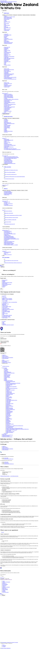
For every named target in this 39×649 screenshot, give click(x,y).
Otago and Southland (7, 125)
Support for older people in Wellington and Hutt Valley (14, 428)
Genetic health (8, 401)
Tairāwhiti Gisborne (7, 127)
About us (3, 582)
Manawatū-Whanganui (7, 122)
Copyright (3, 646)
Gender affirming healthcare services (11, 400)
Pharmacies (6, 143)
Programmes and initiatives (8, 192)
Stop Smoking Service (9, 427)
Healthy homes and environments (9, 58)
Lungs (5, 26)
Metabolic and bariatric (9, 408)
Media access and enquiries (8, 242)
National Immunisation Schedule (9, 73)
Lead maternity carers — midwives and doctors (11, 99)
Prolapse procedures (7, 50)
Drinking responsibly (7, 54)
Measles (5, 37)
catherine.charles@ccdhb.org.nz (9, 463)
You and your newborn (7, 105)
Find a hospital (5, 118)
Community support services (10, 393)
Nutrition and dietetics (9, 411)
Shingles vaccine (6, 86)
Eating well (6, 55)
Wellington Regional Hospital (10, 381)
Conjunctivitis (6, 38)
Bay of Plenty (6, 120)
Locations (3, 590)
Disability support (8, 396)
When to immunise (7, 75)
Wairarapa (5, 130)
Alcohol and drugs (7, 108)
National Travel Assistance (8, 162)
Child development (9, 391)
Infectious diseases (7, 25)
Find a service (10, 118)
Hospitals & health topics (4, 1)
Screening (5, 98)
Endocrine (7, 398)
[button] (2, 532)
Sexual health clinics (7, 142)
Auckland (5, 119)
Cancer (5, 20)
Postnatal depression (7, 101)
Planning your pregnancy (8, 94)
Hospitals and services (5, 360)
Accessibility (4, 645)
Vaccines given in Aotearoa (8, 74)
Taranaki (5, 128)
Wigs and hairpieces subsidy (8, 160)
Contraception (6, 72)
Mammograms (6, 48)
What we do (4, 190)
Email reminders (8, 430)
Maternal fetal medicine (9, 406)
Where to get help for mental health (9, 106)
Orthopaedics (8, 413)
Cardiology (7, 390)
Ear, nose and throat (7, 21)
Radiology (7, 419)
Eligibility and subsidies (16, 118)
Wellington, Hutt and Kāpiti (8, 131)
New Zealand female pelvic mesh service (10, 148)
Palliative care (8, 416)
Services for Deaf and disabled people (10, 145)
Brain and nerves (6, 19)
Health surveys (6, 234)
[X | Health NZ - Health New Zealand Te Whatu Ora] (1, 641)
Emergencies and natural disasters (9, 56)
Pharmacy (7, 417)
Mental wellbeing (5, 588)
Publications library (13, 190)
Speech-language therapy (10, 426)
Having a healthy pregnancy (8, 95)
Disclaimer (4, 591)
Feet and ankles (6, 23)
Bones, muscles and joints (8, 18)
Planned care (6, 147)
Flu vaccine (6, 84)
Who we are (8, 190)
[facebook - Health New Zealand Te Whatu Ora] (1, 596)
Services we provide (5, 356)
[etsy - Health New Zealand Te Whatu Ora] (19, 637)
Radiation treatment (9, 418)
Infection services (8, 405)
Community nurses (9, 392)
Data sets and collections (8, 231)
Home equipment (6, 41)
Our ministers (6, 204)
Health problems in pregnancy (8, 96)
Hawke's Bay (6, 121)
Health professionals (14, 1)
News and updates (5, 584)
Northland (5, 124)
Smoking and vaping (7, 61)
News (3, 210)
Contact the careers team (8, 254)
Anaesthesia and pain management (11, 386)
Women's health (6, 30)
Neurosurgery (8, 410)
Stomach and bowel (7, 29)
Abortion (5, 49)
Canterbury (6, 370)
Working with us (6, 194)
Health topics (4, 10)
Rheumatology (8, 423)
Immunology (8, 404)
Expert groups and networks (8, 205)
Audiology (7, 387)
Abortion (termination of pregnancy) (9, 102)
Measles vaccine (6, 68)
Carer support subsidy (7, 159)
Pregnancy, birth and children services (10, 104)
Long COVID (6, 35)
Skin (5, 28)
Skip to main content (3, 0)
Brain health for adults (7, 52)
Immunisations (4, 583)
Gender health (6, 57)
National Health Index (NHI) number (9, 163)
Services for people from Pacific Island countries (11, 157)
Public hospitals (6, 139)
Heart (5, 24)
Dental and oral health (9, 394)
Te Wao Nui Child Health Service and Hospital (13, 383)
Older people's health (7, 27)
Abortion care (8, 385)
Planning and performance (8, 193)
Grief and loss (6, 110)
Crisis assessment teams (7, 107)
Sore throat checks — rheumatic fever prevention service (14, 425)
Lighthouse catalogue (7, 235)
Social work (8, 424)
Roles (5, 253)
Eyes (5, 22)
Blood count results (7, 47)
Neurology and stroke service (10, 409)
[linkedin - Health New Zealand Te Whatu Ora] (1, 599)
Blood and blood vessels (8, 17)
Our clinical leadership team (8, 203)
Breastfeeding (6, 103)
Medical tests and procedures (8, 42)
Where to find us (4, 355)
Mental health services (9, 407)
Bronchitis (5, 36)
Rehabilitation (8, 420)
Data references (6, 239)
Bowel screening (6, 70)
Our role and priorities (7, 191)
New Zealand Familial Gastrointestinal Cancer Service (12, 149)
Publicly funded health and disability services (11, 156)
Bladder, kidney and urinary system (9, 16)
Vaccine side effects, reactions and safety (10, 77)
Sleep (5, 64)
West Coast (6, 433)
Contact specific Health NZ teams (9, 241)
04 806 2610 (6, 462)
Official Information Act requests (9, 243)
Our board (5, 202)
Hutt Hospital (8, 382)
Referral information (5, 358)
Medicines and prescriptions (8, 39)
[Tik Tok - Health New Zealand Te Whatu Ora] (1, 640)
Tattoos (5, 62)
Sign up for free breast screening (9, 69)
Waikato (5, 129)
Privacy (3, 644)
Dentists (5, 141)
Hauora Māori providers (9, 403)
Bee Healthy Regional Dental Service (11, 388)
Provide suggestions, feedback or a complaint (11, 244)
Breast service (8, 389)
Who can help (4, 155)
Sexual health (6, 60)
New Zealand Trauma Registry (8, 236)
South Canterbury (7, 376)
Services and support (5, 592)
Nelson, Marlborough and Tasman (9, 123)
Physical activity (6, 59)
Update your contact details (10, 431)
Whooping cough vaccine (8, 83)
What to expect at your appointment (7, 357)
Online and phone (5, 164)
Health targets (4, 201)
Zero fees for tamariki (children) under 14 (10, 158)
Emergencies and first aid (8, 43)
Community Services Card (8, 161)
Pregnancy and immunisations (8, 97)
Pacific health (8, 414)
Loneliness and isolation (7, 111)
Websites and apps (5, 589)
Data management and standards (9, 237)
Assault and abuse (7, 109)
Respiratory (8, 422)
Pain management (8, 415)
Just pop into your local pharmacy (7, 436)
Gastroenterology (8, 399)
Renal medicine (8, 421)
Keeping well (4, 585)
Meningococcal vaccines (8, 85)
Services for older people (8, 144)
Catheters (5, 51)
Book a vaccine (6, 76)
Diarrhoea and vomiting (7, 34)
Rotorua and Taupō (7, 375)
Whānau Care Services (9, 432)
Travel (5, 63)
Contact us (22, 190)
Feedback (3, 138)
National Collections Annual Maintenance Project (11, 238)
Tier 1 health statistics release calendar (10, 233)
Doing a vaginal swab (7, 71)
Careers (9, 1)
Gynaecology (8, 402)
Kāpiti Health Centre (9, 384)
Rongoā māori (6, 40)
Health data (18, 190)
